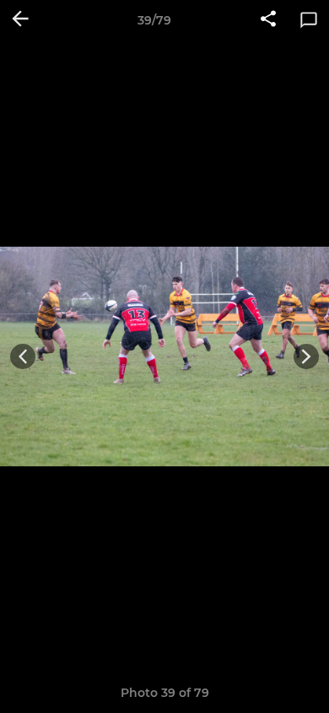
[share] (268, 20)
